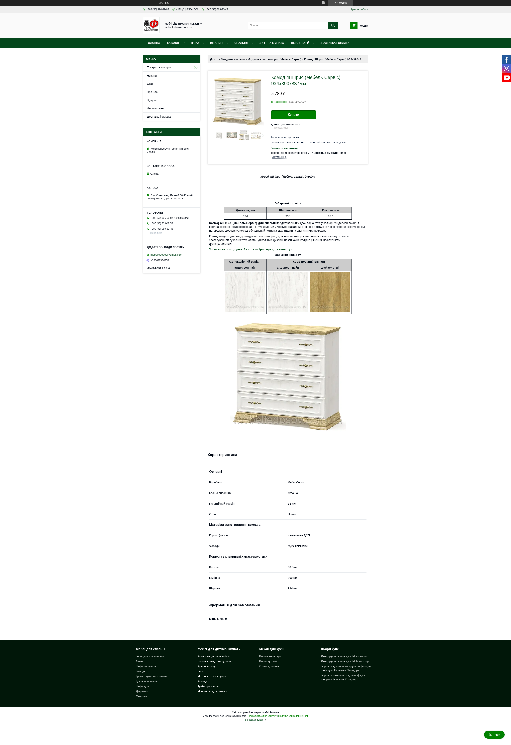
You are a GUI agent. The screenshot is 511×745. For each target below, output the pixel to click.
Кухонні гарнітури (270, 656)
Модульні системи (233, 59)
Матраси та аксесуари (212, 676)
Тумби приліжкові (146, 681)
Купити (293, 114)
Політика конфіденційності (293, 716)
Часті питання (156, 108)
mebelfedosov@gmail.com (166, 254)
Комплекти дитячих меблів (214, 656)
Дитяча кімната (271, 42)
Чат (497, 734)
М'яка (195, 42)
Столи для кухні (269, 666)
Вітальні (216, 42)
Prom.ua (274, 712)
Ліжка (139, 661)
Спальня (241, 42)
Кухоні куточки (268, 661)
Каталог (173, 42)
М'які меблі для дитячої (212, 691)
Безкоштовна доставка (285, 137)
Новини (152, 75)
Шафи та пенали (146, 666)
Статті (151, 83)
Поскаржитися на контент (262, 716)
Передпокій (300, 42)
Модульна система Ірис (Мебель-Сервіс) (274, 59)
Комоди (141, 671)
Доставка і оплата (334, 42)
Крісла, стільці (207, 666)
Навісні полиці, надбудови (214, 661)
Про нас (152, 92)
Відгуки (151, 100)
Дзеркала (142, 691)
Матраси (141, 696)
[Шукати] (333, 25)
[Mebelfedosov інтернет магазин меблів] (151, 32)
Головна (153, 42)
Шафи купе (143, 686)
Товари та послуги (159, 67)
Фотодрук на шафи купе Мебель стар (345, 661)
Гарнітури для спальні (150, 656)
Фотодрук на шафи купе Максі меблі (344, 656)
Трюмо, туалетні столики (151, 676)
